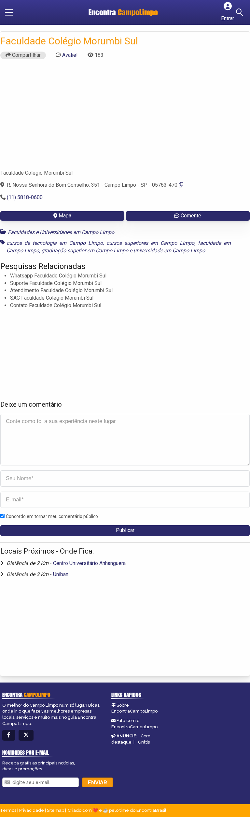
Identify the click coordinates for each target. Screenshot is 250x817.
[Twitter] (26, 735)
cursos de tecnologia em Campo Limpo (55, 243)
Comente (191, 215)
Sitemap (55, 810)
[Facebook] (8, 735)
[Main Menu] (8, 12)
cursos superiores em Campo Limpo (150, 243)
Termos (8, 810)
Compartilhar (26, 55)
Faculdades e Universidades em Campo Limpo (61, 232)
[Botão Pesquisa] (240, 12)
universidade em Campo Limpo (169, 250)
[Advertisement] (125, 117)
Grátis (144, 742)
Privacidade (31, 810)
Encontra (123, 12)
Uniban (60, 574)
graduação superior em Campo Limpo (84, 250)
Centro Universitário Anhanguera (89, 563)
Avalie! (70, 55)
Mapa (65, 215)
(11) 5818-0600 (25, 197)
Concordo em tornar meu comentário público (52, 516)
